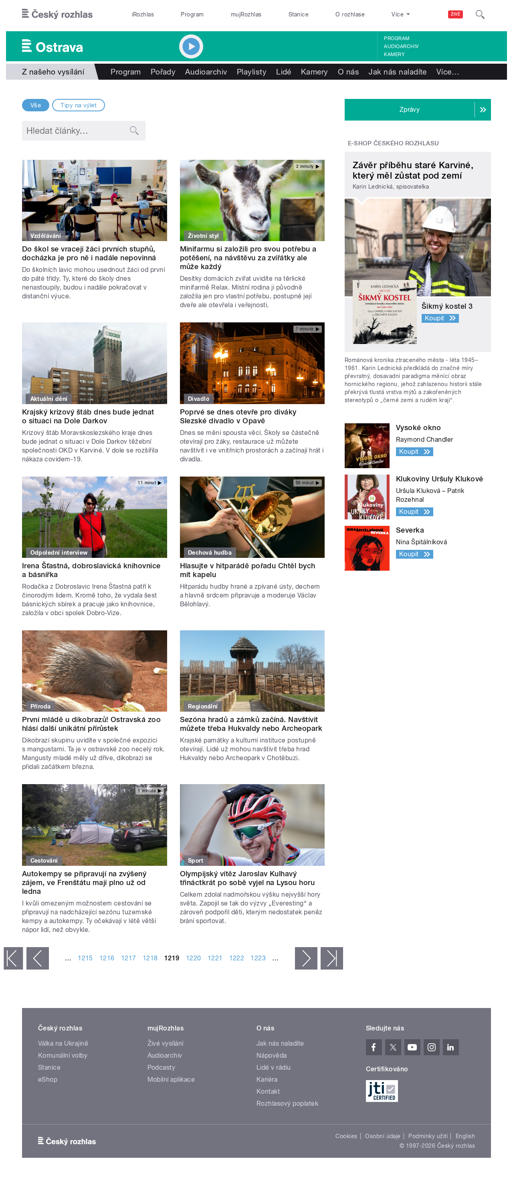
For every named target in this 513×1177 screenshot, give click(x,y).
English (465, 1136)
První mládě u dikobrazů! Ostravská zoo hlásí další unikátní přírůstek (91, 723)
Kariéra (266, 1079)
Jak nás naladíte (398, 71)
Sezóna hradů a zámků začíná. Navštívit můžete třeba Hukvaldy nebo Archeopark (251, 723)
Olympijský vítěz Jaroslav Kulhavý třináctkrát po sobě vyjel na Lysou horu (247, 878)
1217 (128, 958)
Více (447, 71)
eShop (47, 1079)
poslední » (332, 958)
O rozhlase (350, 14)
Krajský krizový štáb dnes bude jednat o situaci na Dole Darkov (88, 416)
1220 (193, 958)
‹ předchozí (37, 958)
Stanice (299, 14)
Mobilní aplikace (171, 1079)
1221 (215, 958)
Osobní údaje (383, 1136)
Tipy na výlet (79, 105)
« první (13, 958)
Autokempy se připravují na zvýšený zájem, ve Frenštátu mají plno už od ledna (84, 882)
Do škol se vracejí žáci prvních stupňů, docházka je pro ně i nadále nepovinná (89, 253)
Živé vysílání (165, 1043)
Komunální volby (62, 1055)
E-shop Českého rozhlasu (393, 143)
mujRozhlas (246, 14)
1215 (85, 958)
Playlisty (252, 71)
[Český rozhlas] (57, 14)
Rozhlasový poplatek (287, 1103)
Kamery (394, 54)
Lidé (283, 71)
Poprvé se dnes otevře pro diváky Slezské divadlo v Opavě (238, 416)
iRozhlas (143, 14)
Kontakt (268, 1091)
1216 (107, 958)
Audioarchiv (401, 46)
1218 (150, 958)
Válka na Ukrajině (63, 1043)
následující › (306, 958)
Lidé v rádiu (273, 1067)
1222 (236, 958)
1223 (258, 958)
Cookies (346, 1136)
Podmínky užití (428, 1136)
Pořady (163, 71)
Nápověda (271, 1055)
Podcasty (161, 1067)
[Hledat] (480, 14)
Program (192, 14)
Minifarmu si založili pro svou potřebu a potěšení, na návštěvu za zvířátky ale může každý (248, 258)
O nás (348, 71)
